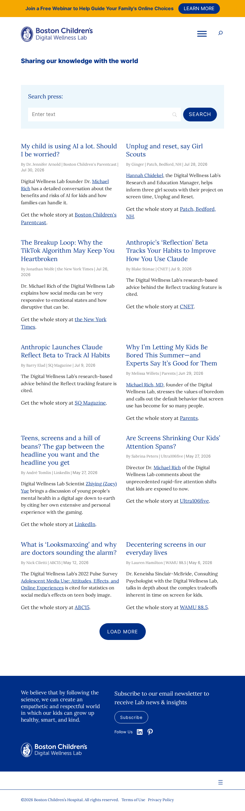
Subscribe (131, 717)
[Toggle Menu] (202, 33)
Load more (122, 632)
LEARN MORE (199, 8)
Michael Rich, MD (144, 385)
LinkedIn (85, 524)
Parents (189, 418)
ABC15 (82, 607)
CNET (187, 306)
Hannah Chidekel (144, 175)
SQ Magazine (90, 403)
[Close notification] (235, 8)
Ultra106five (194, 501)
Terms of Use (133, 799)
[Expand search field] (220, 34)
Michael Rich (167, 467)
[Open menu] (220, 782)
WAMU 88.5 (194, 607)
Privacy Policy (161, 799)
